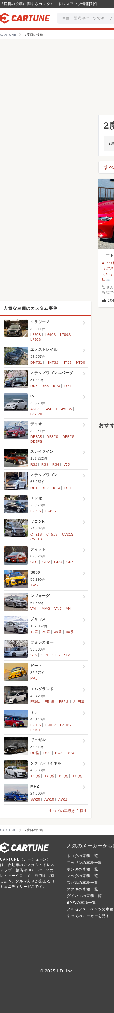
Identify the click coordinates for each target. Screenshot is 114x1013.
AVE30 (51, 409)
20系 (46, 632)
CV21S (68, 534)
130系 (35, 776)
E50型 (35, 701)
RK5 (33, 386)
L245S (50, 511)
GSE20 (36, 414)
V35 (67, 464)
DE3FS (52, 436)
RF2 (45, 488)
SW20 (35, 799)
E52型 (64, 701)
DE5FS (68, 436)
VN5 (57, 608)
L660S (50, 334)
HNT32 (52, 362)
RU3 (70, 753)
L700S (65, 334)
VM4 (34, 608)
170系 (77, 776)
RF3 (56, 488)
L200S (35, 725)
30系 (58, 632)
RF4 (67, 488)
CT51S (52, 534)
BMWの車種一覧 (81, 902)
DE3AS (36, 436)
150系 (63, 776)
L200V (50, 725)
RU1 (47, 753)
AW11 (63, 799)
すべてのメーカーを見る (88, 916)
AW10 (49, 799)
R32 (33, 464)
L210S (65, 725)
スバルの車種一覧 (82, 882)
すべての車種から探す (68, 811)
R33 (44, 464)
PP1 (33, 678)
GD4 (70, 562)
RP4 (67, 386)
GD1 (34, 562)
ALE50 (78, 701)
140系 (49, 776)
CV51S (36, 539)
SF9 (44, 655)
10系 (34, 632)
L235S (35, 511)
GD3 (58, 562)
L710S (35, 339)
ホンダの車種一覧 (82, 869)
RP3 (56, 386)
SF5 (33, 655)
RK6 (45, 386)
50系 (70, 632)
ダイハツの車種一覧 (84, 896)
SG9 (67, 655)
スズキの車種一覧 (82, 889)
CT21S (36, 534)
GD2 (46, 562)
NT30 (80, 362)
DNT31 (36, 362)
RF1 (33, 488)
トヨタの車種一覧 (82, 856)
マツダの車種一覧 (82, 876)
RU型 (34, 753)
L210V (35, 730)
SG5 (56, 655)
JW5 (34, 585)
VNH (70, 608)
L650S (35, 334)
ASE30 (36, 409)
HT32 (67, 362)
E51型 (50, 701)
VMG (46, 608)
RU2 (58, 753)
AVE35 (66, 409)
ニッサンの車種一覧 (84, 863)
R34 (55, 464)
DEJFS (36, 441)
